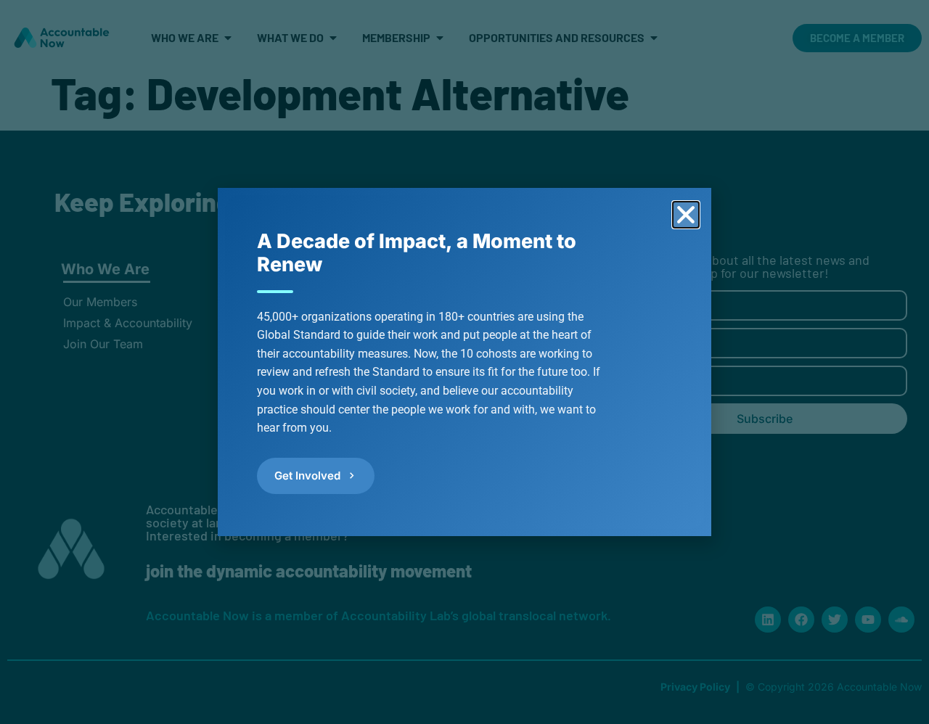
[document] (464, 362)
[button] (686, 214)
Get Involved (307, 475)
